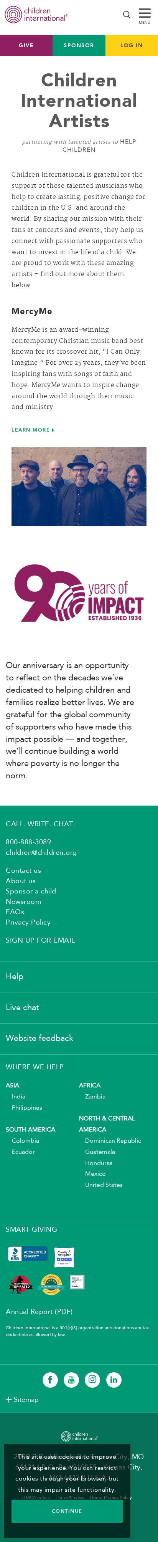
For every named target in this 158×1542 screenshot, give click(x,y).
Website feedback (39, 1038)
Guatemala (97, 1152)
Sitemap (26, 1399)
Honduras (95, 1163)
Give (26, 45)
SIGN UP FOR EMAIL (40, 940)
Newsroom (23, 901)
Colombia (22, 1141)
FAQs (15, 912)
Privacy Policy (28, 922)
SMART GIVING (31, 1229)
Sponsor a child (31, 891)
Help (14, 977)
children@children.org (41, 852)
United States (101, 1185)
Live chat (22, 1008)
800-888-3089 (28, 842)
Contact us (23, 870)
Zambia (92, 1097)
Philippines (24, 1108)
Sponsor (79, 45)
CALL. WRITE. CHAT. (40, 824)
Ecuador (20, 1152)
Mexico (92, 1174)
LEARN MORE (31, 430)
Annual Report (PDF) (39, 1312)
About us (21, 881)
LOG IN (131, 45)
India (15, 1097)
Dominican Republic (110, 1141)
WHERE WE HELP (35, 1067)
